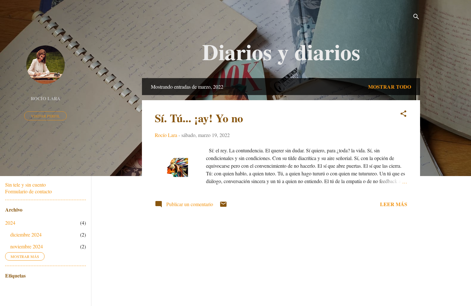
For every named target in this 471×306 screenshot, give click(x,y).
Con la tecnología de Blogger (285, 276)
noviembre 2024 (26, 246)
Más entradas (281, 234)
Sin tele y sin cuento (25, 184)
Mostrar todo (389, 86)
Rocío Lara (45, 98)
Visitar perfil (45, 115)
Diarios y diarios (281, 51)
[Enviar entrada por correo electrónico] (223, 206)
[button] (403, 114)
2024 (10, 222)
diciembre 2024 (26, 234)
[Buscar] (416, 17)
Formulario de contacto (28, 191)
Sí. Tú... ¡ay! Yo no (199, 118)
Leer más (393, 204)
